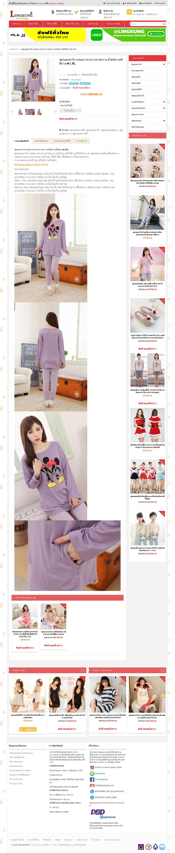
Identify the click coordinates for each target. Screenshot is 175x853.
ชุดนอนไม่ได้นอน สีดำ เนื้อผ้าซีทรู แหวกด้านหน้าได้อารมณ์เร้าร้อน (67, 716)
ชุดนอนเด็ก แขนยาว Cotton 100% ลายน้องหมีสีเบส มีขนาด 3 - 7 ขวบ (147, 549)
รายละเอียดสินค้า (21, 141)
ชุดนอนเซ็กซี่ (137, 89)
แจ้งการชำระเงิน (112, 839)
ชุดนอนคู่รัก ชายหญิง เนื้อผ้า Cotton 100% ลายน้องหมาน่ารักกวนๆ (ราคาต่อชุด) (147, 391)
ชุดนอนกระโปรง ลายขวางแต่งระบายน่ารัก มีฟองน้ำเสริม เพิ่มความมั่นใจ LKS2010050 (108, 716)
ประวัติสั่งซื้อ (34, 839)
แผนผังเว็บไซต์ (17, 839)
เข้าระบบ (39, 3)
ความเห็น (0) (81, 141)
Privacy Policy (16, 784)
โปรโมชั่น (96, 839)
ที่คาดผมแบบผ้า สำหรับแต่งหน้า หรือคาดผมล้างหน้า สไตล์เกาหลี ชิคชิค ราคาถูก (147, 182)
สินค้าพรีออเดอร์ (138, 127)
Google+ (54, 844)
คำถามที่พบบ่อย (16, 779)
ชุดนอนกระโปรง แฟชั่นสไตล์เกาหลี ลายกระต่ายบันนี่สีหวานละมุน (53, 633)
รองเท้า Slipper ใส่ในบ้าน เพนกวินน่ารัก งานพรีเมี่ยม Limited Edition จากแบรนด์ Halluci (147, 336)
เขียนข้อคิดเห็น (89, 74)
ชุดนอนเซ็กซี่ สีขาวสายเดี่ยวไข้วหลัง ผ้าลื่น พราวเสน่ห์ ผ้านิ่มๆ (28, 716)
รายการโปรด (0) (113, 3)
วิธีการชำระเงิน (16, 762)
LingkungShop (36, 844)
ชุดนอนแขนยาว (110, 130)
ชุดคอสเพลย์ (136, 121)
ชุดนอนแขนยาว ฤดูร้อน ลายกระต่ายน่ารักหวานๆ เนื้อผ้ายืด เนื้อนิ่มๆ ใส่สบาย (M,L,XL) (25, 634)
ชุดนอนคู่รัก (136, 83)
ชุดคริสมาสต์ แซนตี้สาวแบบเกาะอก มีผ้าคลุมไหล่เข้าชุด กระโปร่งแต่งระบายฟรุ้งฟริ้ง (147, 446)
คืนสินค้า (47, 839)
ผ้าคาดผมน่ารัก (137, 71)
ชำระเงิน (161, 3)
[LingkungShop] (22, 14)
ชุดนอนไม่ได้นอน (138, 108)
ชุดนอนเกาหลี (77, 130)
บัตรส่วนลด (82, 839)
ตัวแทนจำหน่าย (16, 766)
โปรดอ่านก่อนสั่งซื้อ (62, 141)
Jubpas (72, 844)
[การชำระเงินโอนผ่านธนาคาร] (151, 846)
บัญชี (58, 839)
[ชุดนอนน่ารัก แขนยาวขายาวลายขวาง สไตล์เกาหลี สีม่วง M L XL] (34, 79)
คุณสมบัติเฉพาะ (41, 141)
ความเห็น (73, 74)
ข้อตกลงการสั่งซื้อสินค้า (19, 775)
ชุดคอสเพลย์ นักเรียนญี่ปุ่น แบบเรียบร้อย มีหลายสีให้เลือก (147, 497)
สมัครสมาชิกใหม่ (56, 3)
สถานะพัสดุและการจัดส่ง (20, 770)
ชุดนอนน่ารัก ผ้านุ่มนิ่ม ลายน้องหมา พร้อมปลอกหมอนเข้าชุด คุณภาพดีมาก (147, 233)
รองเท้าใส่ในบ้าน (138, 102)
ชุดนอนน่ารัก (93, 130)
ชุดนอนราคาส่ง (137, 114)
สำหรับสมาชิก (131, 3)
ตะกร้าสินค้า (147, 3)
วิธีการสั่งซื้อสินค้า (17, 757)
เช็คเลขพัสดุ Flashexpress (21, 753)
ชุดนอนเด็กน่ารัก (138, 96)
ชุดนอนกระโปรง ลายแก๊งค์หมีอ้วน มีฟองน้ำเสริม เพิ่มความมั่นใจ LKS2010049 (147, 716)
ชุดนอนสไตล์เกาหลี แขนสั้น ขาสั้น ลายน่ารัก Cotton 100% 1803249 (147, 285)
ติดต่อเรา (69, 839)
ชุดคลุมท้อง (136, 77)
